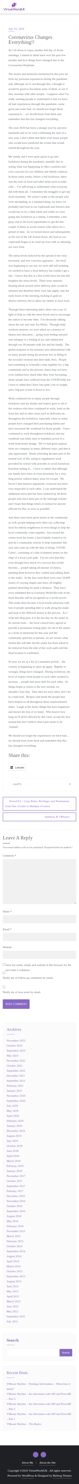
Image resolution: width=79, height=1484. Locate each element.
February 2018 (15, 1166)
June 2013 (13, 1286)
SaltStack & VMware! (57, 816)
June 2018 (13, 1150)
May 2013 (12, 1291)
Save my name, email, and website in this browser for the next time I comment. (38, 968)
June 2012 (13, 1306)
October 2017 (14, 1181)
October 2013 (14, 1271)
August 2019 (14, 1135)
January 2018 (14, 1171)
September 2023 (16, 1050)
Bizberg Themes (62, 1475)
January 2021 (14, 1090)
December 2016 (16, 1196)
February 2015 (15, 1241)
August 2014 (14, 1256)
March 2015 (14, 1236)
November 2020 (16, 1095)
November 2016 (16, 1201)
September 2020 (16, 1100)
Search (13, 1340)
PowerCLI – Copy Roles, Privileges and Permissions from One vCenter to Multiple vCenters (37, 804)
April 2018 (13, 1155)
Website (7, 947)
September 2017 (16, 1186)
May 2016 (12, 1221)
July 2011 (12, 1321)
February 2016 (15, 1226)
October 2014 (14, 1246)
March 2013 (14, 1301)
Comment (9, 855)
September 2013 (16, 1276)
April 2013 (13, 1296)
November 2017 (16, 1176)
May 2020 (12, 1110)
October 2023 (14, 1045)
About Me (27, 1462)
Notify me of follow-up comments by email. (28, 977)
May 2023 (12, 1055)
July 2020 (12, 1105)
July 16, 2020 (16, 28)
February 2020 (15, 1120)
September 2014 (16, 1251)
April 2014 (13, 1261)
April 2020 (13, 1115)
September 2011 (16, 1316)
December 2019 (16, 1130)
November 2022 (16, 1060)
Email (7, 929)
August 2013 (14, 1281)
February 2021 (15, 1085)
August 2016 (14, 1216)
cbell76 (16, 784)
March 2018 (14, 1160)
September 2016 (16, 1211)
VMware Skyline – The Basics (24, 1424)
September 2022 (16, 1070)
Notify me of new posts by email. (22, 992)
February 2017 (15, 1191)
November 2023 (16, 1040)
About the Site (47, 1462)
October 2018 (14, 1145)
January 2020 (14, 1125)
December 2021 (16, 1075)
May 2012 (12, 1311)
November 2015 (16, 1231)
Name (7, 911)
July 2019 (12, 1140)
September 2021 (16, 1080)
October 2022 (14, 1065)
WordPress (28, 1475)
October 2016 (14, 1206)
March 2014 (14, 1266)
